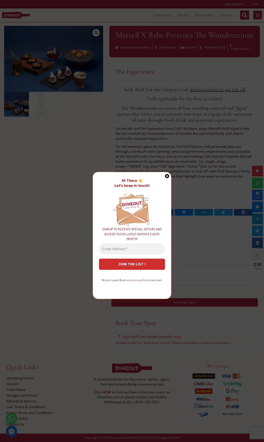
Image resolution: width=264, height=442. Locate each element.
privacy (138, 280)
